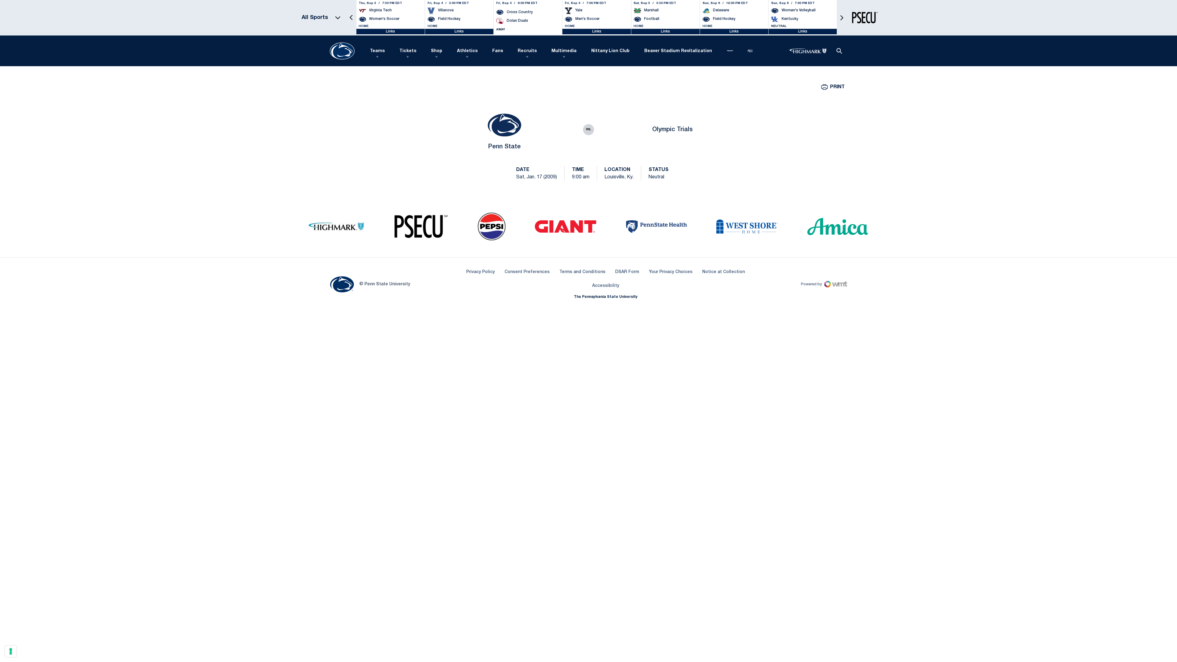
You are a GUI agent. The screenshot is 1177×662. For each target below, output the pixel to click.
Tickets (407, 51)
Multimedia (564, 51)
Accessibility (605, 285)
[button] (351, 17)
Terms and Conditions (582, 272)
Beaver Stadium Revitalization (678, 51)
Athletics (467, 51)
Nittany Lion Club (610, 51)
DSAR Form (627, 272)
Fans (497, 51)
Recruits (527, 51)
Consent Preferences (527, 272)
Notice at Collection (723, 272)
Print (837, 87)
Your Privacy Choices (670, 272)
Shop (436, 51)
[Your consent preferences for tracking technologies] (11, 651)
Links (390, 31)
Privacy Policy (480, 272)
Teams (377, 51)
